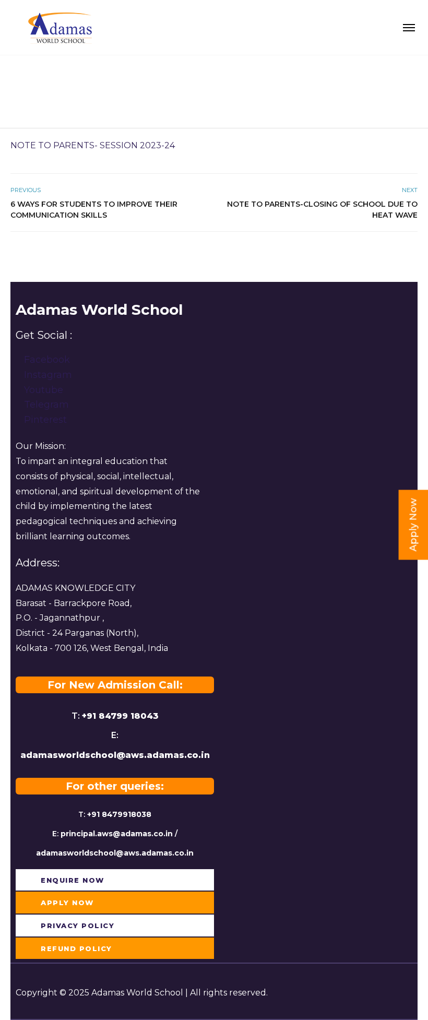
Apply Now (413, 524)
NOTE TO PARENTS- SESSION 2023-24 (92, 145)
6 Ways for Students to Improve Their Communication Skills (93, 209)
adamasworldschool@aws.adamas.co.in (115, 755)
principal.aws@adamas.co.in (117, 833)
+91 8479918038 (119, 814)
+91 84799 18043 (120, 716)
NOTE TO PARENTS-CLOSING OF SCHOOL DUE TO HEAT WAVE (322, 209)
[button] (65, 880)
